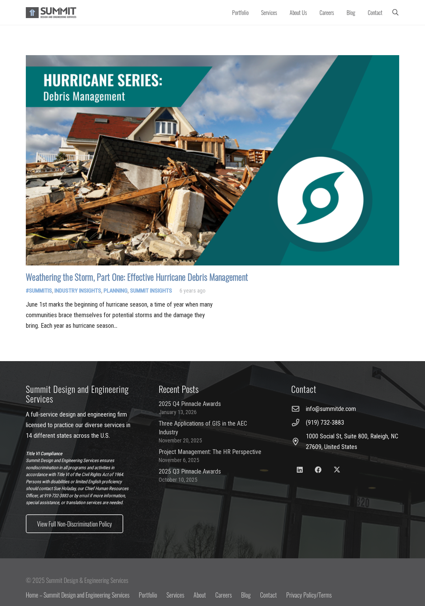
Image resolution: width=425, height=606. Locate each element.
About (200, 594)
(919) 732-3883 (325, 422)
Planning (116, 290)
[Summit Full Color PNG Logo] (51, 12)
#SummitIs (39, 290)
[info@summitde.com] (298, 409)
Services (175, 594)
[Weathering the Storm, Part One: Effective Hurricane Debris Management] (212, 160)
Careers (223, 594)
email (84, 496)
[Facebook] (318, 470)
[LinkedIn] (299, 470)
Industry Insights (77, 290)
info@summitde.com (331, 409)
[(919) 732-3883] (298, 422)
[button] (280, 12)
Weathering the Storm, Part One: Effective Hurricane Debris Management (137, 276)
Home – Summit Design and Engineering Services (77, 594)
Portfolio (148, 594)
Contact (268, 594)
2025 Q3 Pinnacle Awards (190, 471)
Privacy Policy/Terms (309, 594)
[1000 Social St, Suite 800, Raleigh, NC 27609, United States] (298, 441)
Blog (246, 594)
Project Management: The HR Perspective (210, 452)
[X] (336, 470)
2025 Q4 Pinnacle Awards (190, 404)
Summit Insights (151, 290)
